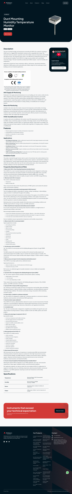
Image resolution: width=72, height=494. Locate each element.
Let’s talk (65, 3)
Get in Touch (8, 34)
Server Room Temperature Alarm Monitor (36, 453)
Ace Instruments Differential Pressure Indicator (36, 462)
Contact (47, 3)
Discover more (60, 410)
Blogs (43, 3)
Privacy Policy (6, 491)
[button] (37, 3)
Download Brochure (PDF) (59, 67)
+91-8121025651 (57, 435)
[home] (8, 3)
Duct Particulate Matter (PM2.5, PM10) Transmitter (37, 468)
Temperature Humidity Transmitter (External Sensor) (46, 472)
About (31, 3)
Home (26, 3)
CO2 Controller (35, 465)
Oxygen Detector (46, 468)
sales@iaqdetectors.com (58, 437)
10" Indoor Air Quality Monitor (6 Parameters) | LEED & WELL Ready (47, 436)
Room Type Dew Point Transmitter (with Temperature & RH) (37, 443)
